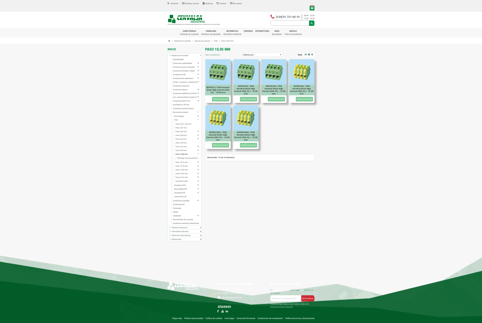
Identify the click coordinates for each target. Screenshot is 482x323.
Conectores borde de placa (183, 108)
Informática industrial (180, 231)
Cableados (177, 216)
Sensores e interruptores (181, 235)
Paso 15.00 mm (182, 170)
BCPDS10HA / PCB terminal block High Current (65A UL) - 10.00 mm (246, 136)
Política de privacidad (193, 318)
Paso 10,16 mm (182, 162)
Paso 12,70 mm (182, 166)
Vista (300, 55)
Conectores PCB (179, 75)
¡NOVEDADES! (178, 59)
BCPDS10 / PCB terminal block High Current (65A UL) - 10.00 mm (217, 90)
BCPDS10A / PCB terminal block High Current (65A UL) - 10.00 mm (301, 90)
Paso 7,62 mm (181, 147)
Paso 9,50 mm (181, 150)
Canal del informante (246, 318)
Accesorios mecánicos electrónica (186, 223)
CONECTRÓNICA (189, 32)
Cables (175, 212)
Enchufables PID (180, 189)
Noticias (209, 3)
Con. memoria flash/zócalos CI (185, 97)
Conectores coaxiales (181, 201)
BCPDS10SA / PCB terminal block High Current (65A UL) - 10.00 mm (218, 136)
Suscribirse (308, 298)
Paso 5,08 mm (181, 135)
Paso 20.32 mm (182, 177)
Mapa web (177, 318)
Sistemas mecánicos (180, 228)
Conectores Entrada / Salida (184, 71)
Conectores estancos (181, 86)
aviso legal (295, 290)
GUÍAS (277, 32)
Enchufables (179, 116)
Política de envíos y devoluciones (299, 318)
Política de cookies (214, 318)
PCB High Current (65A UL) (187, 158)
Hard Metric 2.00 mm (181, 105)
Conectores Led (180, 197)
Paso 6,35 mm (181, 139)
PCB (176, 120)
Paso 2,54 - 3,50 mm (183, 124)
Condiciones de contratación (270, 318)
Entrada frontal (182, 181)
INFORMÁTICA (232, 32)
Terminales (177, 208)
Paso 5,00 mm (181, 132)
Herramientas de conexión (183, 219)
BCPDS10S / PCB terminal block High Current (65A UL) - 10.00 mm (246, 90)
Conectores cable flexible (182, 63)
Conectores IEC (179, 204)
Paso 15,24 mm (182, 174)
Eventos (222, 3)
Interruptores (262, 31)
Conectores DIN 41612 (181, 101)
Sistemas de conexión (180, 55)
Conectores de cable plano (183, 78)
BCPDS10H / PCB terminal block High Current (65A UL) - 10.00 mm (273, 90)
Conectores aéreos (180, 90)
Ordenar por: (248, 55)
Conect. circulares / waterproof (185, 82)
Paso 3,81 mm (181, 128)
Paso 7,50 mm (181, 143)
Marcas (293, 32)
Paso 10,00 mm (182, 154)
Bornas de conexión (180, 112)
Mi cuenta (237, 3)
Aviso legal (229, 318)
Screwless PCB (180, 185)
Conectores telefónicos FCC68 (184, 93)
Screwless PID (179, 193)
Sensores (248, 31)
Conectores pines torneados (184, 67)
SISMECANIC (211, 32)
